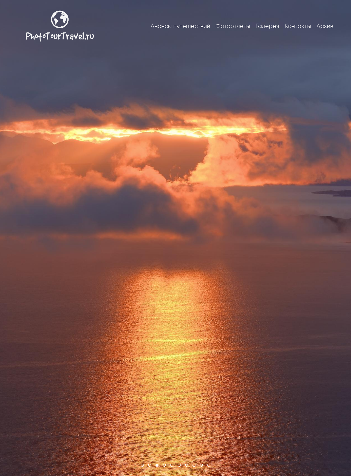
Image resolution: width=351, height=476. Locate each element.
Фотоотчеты (233, 26)
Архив (324, 26)
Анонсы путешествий (180, 26)
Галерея (267, 26)
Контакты (298, 26)
